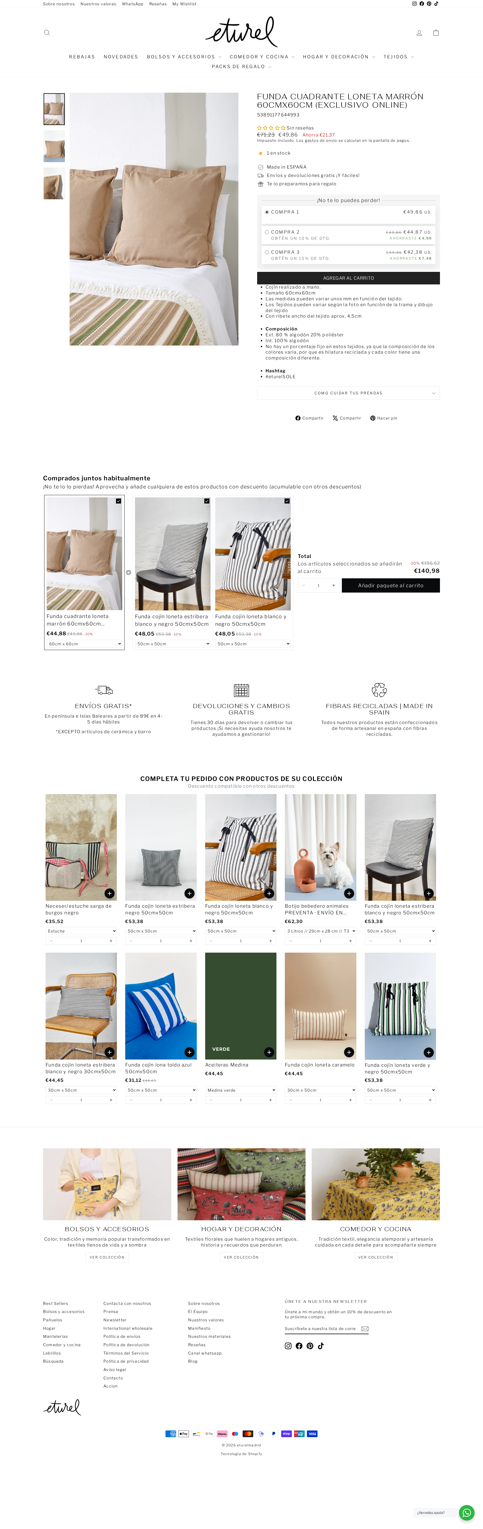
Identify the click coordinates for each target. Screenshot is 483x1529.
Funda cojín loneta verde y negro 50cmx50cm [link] (397, 1068)
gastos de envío (321, 140)
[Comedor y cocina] (376, 1184)
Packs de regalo (239, 66)
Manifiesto (199, 1328)
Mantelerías (55, 1336)
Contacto (113, 1377)
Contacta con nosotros (127, 1303)
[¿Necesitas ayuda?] (467, 1513)
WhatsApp (133, 3)
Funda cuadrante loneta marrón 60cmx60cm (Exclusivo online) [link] (78, 620)
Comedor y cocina (260, 56)
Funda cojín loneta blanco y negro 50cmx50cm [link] (251, 620)
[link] (84, 553)
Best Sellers (55, 1303)
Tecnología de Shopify (241, 1454)
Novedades (121, 56)
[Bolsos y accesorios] (107, 1184)
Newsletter (115, 1319)
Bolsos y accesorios (182, 56)
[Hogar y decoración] (241, 1184)
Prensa (110, 1311)
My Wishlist (184, 3)
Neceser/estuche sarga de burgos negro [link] (79, 909)
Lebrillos (52, 1353)
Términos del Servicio (126, 1353)
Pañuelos (53, 1319)
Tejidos (396, 56)
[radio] (348, 215)
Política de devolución (126, 1344)
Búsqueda (53, 1361)
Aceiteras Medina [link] (226, 1065)
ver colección (107, 1257)
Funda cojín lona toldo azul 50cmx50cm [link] (158, 1068)
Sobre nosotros (59, 3)
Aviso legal (114, 1369)
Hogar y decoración (337, 56)
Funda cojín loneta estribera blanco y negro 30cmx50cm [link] (81, 1068)
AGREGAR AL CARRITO (348, 278)
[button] (303, 585)
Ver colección (375, 1257)
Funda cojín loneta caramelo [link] (320, 1065)
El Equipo (198, 1311)
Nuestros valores (98, 3)
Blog (193, 1361)
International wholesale (128, 1328)
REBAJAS (82, 56)
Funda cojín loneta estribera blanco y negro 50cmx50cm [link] (172, 620)
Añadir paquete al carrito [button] (391, 585)
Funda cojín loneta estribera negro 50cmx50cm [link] (160, 909)
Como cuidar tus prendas (348, 393)
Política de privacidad (126, 1361)
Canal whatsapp (205, 1353)
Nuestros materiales (209, 1336)
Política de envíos (122, 1336)
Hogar (49, 1328)
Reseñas (158, 3)
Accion (110, 1386)
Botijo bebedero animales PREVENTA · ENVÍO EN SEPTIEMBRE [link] (317, 909)
